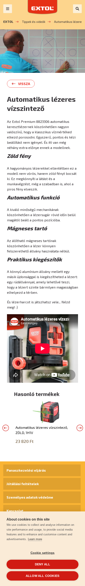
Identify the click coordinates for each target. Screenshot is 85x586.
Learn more (35, 539)
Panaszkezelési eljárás (26, 470)
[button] (5, 428)
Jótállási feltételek (23, 484)
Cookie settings (43, 552)
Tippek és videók (33, 21)
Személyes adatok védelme (30, 497)
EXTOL (8, 21)
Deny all (42, 564)
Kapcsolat (15, 511)
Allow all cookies (42, 576)
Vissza (24, 84)
